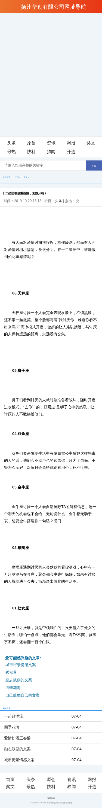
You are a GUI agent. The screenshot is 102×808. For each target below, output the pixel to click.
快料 (31, 151)
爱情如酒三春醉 (17, 738)
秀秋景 (11, 672)
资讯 (51, 143)
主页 (17, 177)
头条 (11, 143)
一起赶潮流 (13, 716)
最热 (11, 151)
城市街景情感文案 (20, 665)
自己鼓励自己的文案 (22, 695)
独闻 (51, 151)
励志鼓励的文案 (18, 680)
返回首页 (51, 798)
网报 (71, 143)
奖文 (90, 143)
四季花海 (13, 687)
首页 (10, 779)
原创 (31, 143)
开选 (71, 151)
